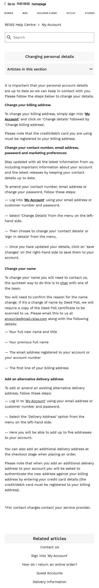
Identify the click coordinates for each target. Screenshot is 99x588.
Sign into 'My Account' (49, 556)
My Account (51, 25)
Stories (90, 13)
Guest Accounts (49, 573)
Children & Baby (47, 13)
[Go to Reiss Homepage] (23, 4)
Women (8, 13)
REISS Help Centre (20, 25)
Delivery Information (49, 582)
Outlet (71, 13)
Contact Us (49, 547)
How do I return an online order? (49, 564)
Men (25, 13)
